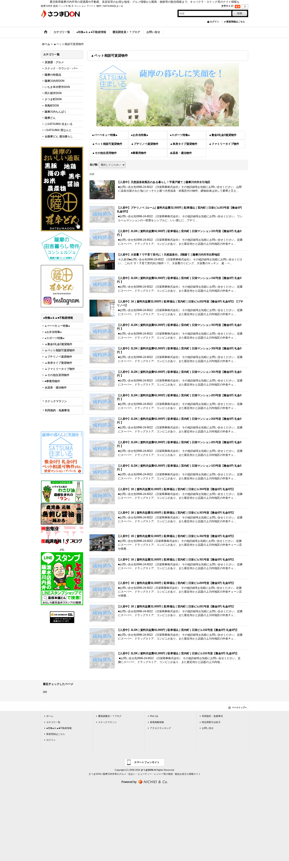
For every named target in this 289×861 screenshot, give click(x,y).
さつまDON (147, 770)
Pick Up (154, 716)
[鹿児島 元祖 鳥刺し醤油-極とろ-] (62, 513)
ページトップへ (239, 707)
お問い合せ (207, 728)
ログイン (214, 21)
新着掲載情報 (157, 722)
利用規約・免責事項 (57, 410)
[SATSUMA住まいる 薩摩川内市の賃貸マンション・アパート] (62, 452)
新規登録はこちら (235, 21)
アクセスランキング (160, 728)
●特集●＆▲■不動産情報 (59, 728)
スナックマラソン (56, 401)
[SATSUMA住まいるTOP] (167, 94)
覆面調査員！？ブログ (109, 716)
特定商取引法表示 (211, 722)
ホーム (49, 716)
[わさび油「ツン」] (62, 491)
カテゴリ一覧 (53, 722)
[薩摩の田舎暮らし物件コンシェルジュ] (62, 246)
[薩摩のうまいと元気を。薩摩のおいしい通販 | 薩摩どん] (62, 188)
